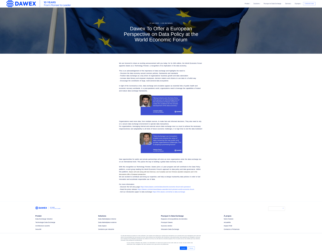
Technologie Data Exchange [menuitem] (45, 222)
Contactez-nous (309, 3)
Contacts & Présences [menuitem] (232, 229)
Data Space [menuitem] (102, 226)
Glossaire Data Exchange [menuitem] (170, 229)
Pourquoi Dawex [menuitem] (167, 222)
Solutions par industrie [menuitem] (106, 229)
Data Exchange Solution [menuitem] (43, 219)
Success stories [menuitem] (166, 226)
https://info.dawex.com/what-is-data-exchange (169, 192)
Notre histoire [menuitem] (228, 219)
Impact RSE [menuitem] (228, 226)
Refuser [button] (191, 248)
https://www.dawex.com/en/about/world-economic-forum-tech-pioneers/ (165, 187)
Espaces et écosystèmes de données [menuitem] (174, 219)
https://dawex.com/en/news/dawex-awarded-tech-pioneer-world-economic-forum (166, 189)
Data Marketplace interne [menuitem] (107, 219)
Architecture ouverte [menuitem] (42, 226)
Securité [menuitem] (38, 229)
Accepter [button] (183, 248)
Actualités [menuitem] (227, 222)
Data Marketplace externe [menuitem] (107, 222)
